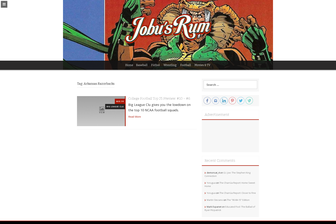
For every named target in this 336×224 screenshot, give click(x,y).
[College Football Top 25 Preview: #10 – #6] (101, 111)
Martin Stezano (215, 199)
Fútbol (155, 65)
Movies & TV (202, 65)
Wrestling (170, 65)
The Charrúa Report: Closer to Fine (237, 192)
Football (185, 65)
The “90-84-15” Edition (238, 199)
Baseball (142, 65)
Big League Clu (115, 106)
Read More (134, 116)
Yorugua (211, 182)
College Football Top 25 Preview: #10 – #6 (159, 98)
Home (129, 65)
